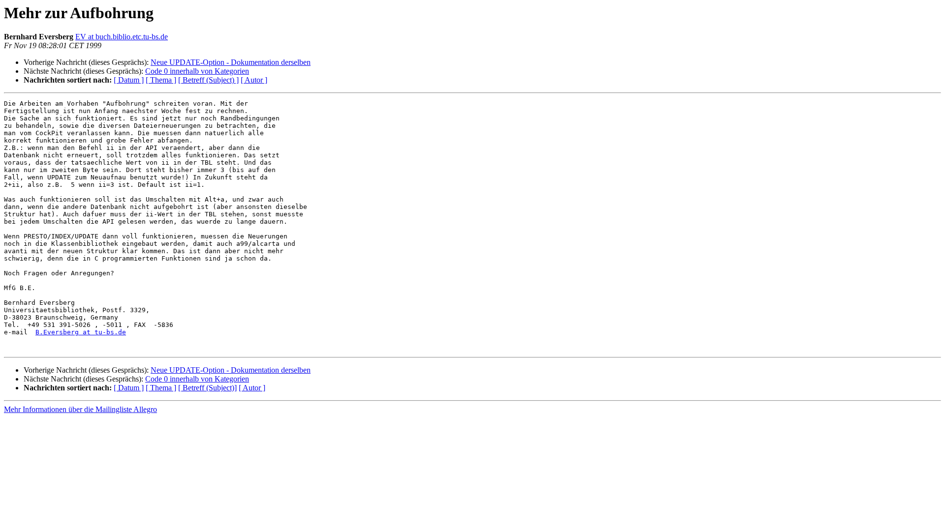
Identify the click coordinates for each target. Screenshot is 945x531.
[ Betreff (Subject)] (207, 388)
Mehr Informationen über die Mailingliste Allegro (80, 409)
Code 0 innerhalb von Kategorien (197, 71)
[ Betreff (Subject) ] (208, 80)
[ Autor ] (254, 80)
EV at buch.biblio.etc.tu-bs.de (121, 36)
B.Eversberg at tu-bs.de (80, 332)
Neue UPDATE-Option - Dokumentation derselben (231, 62)
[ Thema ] (161, 80)
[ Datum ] (129, 80)
